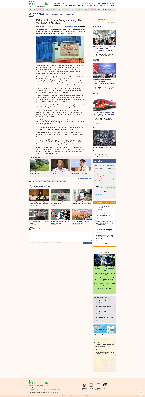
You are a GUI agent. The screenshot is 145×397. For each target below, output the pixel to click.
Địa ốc (86, 6)
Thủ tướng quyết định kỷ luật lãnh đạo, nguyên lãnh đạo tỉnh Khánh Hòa (80, 172)
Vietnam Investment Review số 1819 (101, 330)
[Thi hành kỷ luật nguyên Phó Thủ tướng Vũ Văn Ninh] (60, 165)
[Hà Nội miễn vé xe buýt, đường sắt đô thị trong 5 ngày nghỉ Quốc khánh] (104, 37)
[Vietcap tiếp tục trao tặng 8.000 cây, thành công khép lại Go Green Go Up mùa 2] (82, 195)
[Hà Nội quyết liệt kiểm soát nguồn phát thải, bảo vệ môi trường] (82, 214)
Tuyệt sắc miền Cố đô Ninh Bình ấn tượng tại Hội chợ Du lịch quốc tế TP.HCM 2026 (105, 119)
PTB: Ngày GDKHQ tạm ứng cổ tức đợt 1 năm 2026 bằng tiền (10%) (104, 352)
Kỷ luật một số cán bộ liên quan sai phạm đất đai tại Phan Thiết (38, 172)
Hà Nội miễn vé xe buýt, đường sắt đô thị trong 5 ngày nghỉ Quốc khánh (104, 47)
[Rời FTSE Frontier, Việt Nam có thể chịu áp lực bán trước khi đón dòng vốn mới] (104, 260)
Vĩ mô (65, 6)
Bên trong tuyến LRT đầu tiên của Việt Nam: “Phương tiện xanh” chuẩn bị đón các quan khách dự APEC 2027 (103, 114)
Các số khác (99, 335)
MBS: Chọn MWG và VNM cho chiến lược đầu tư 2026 (104, 318)
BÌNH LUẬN (37, 229)
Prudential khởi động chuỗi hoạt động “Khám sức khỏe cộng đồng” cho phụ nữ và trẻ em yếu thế (104, 223)
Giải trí (62, 14)
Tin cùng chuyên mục (42, 187)
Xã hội (48, 14)
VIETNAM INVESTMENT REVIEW (103, 3)
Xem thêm (104, 243)
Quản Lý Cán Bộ (63, 181)
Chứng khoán (58, 6)
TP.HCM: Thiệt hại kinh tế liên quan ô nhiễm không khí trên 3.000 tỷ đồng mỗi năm (104, 149)
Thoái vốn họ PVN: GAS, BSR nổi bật (104, 288)
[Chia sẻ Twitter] (112, 3)
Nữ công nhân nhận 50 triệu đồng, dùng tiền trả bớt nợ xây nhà (60, 202)
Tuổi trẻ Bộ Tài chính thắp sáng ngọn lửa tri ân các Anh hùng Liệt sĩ (104, 230)
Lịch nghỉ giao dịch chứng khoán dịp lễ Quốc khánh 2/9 (104, 273)
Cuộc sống (36, 14)
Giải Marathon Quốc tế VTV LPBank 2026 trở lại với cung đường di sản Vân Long (104, 215)
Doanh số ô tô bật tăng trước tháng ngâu (104, 156)
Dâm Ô (49, 181)
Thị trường (98, 161)
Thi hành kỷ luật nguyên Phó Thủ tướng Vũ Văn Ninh (60, 172)
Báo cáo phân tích (100, 297)
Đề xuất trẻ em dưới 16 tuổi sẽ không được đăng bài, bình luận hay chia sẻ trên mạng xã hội (104, 237)
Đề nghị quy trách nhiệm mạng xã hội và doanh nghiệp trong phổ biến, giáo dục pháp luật (104, 208)
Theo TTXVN (42, 26)
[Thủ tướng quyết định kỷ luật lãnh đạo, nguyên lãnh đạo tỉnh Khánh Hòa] (81, 165)
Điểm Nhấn (104, 253)
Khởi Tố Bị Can (55, 181)
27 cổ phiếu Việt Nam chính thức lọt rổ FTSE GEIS (104, 284)
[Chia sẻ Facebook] (110, 3)
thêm (112, 6)
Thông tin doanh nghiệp (76, 6)
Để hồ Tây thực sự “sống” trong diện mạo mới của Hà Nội (38, 222)
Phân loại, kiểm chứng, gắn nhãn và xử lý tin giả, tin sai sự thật (60, 222)
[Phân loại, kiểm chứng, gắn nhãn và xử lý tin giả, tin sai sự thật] (60, 214)
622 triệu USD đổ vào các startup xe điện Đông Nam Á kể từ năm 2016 (104, 153)
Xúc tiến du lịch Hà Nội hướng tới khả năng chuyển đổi (105, 122)
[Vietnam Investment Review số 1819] (110, 330)
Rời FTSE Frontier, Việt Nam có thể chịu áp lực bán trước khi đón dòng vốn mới (104, 268)
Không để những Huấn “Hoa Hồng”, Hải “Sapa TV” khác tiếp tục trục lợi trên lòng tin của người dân (38, 203)
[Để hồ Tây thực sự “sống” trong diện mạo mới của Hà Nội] (39, 214)
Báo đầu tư (93, 3)
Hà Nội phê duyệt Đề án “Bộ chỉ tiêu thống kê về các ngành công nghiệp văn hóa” (105, 88)
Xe (73, 14)
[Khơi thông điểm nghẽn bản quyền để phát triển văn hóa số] (104, 70)
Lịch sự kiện (98, 339)
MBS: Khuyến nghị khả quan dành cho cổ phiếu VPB (105, 312)
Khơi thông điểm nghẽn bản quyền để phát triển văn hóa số (103, 80)
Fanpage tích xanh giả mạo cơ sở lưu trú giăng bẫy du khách (104, 51)
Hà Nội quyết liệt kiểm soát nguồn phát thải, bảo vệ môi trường (81, 222)
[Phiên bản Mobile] (115, 3)
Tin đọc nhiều (110, 202)
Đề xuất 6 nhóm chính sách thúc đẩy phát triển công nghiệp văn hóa (104, 84)
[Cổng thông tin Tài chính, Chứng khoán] (38, 4)
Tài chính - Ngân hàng (103, 6)
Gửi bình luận (87, 243)
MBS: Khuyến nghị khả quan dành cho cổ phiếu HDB (105, 301)
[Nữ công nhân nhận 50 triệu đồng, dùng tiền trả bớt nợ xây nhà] (60, 195)
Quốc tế (92, 6)
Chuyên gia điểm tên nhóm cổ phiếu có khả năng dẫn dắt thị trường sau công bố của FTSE (104, 279)
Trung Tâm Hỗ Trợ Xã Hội (41, 181)
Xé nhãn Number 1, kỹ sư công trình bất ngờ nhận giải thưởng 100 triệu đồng (105, 55)
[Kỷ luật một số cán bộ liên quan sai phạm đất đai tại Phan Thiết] (39, 165)
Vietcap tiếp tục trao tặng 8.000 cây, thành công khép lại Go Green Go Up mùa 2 (81, 203)
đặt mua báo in (60, 3)
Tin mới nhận (98, 202)
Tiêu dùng (55, 14)
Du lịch (68, 14)
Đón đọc (96, 326)
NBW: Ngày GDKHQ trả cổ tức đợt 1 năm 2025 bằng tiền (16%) (104, 345)
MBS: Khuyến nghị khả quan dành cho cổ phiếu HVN (105, 307)
